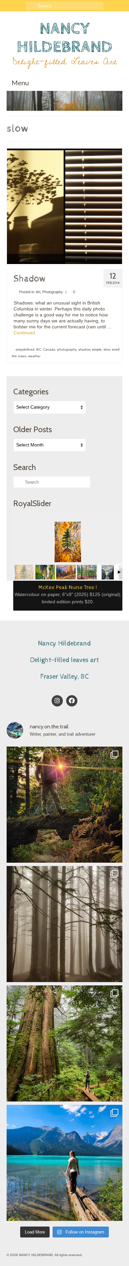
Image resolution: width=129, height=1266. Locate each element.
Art (38, 292)
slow (107, 349)
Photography (52, 292)
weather (34, 356)
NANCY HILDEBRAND (64, 38)
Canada (49, 349)
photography (66, 349)
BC (38, 349)
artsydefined (25, 349)
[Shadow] (64, 206)
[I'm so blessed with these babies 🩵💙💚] (64, 1163)
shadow (84, 349)
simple (97, 349)
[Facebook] (71, 701)
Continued (24, 332)
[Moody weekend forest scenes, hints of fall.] (64, 924)
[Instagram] (57, 701)
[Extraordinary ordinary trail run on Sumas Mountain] (64, 1043)
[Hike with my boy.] (64, 805)
